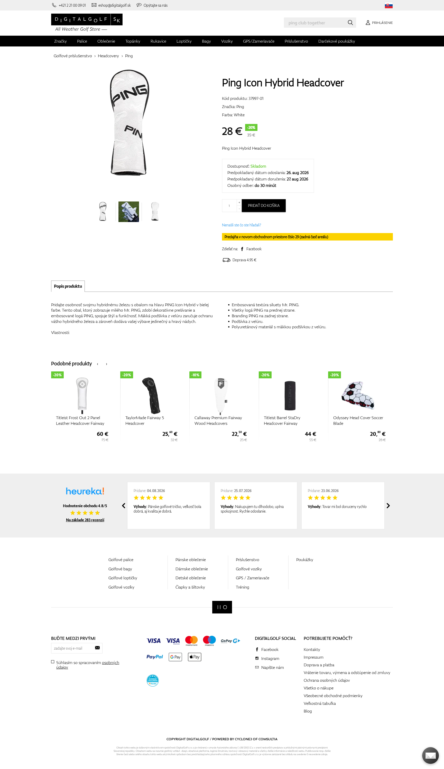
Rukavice (158, 41)
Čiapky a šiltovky (190, 587)
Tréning (242, 587)
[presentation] (97, 363)
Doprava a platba (319, 665)
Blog (308, 711)
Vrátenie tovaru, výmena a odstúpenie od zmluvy (347, 672)
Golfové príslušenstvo (73, 56)
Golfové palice (120, 559)
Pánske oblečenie (190, 559)
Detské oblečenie (190, 578)
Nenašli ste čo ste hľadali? (241, 225)
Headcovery (108, 56)
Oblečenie (106, 41)
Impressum (313, 657)
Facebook (254, 248)
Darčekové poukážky (336, 41)
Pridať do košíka (264, 205)
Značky (60, 41)
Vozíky (227, 41)
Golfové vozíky (121, 587)
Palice (82, 41)
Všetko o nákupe (319, 688)
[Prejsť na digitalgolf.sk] (389, 5)
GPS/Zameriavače (258, 41)
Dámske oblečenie (191, 569)
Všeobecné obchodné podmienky (333, 695)
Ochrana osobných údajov (327, 680)
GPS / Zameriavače (252, 578)
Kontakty (312, 649)
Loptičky (184, 41)
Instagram (270, 658)
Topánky (132, 41)
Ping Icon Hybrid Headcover (246, 148)
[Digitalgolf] (222, 607)
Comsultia (268, 739)
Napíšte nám (272, 667)
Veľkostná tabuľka (320, 703)
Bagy (206, 41)
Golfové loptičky (122, 578)
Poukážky (304, 559)
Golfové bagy (120, 569)
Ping (129, 56)
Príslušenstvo (296, 41)
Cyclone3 (243, 739)
